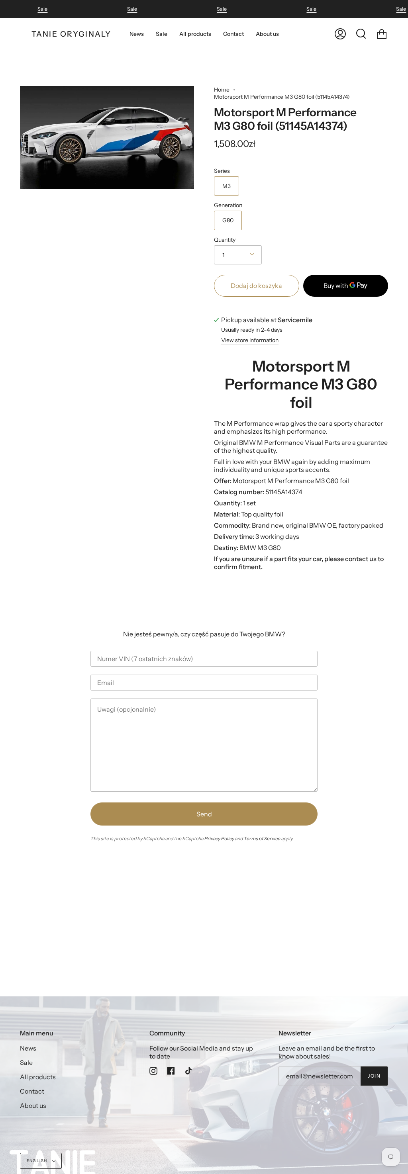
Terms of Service (262, 838)
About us (33, 1105)
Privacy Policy (219, 838)
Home (222, 89)
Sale (42, 9)
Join (374, 1076)
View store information (250, 340)
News (28, 1048)
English (38, 1160)
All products (38, 1077)
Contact (32, 1091)
